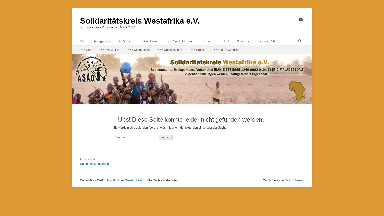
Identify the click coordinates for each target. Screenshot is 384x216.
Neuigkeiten (102, 41)
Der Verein (124, 41)
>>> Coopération (139, 49)
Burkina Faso (148, 41)
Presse (206, 41)
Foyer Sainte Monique (179, 41)
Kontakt (224, 41)
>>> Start (86, 49)
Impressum (87, 159)
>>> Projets (197, 49)
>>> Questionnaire (170, 49)
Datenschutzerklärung (94, 163)
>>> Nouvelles (110, 49)
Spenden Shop (268, 41)
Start (83, 41)
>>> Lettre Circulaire (226, 49)
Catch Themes (294, 180)
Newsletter (244, 41)
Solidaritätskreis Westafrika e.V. (140, 20)
